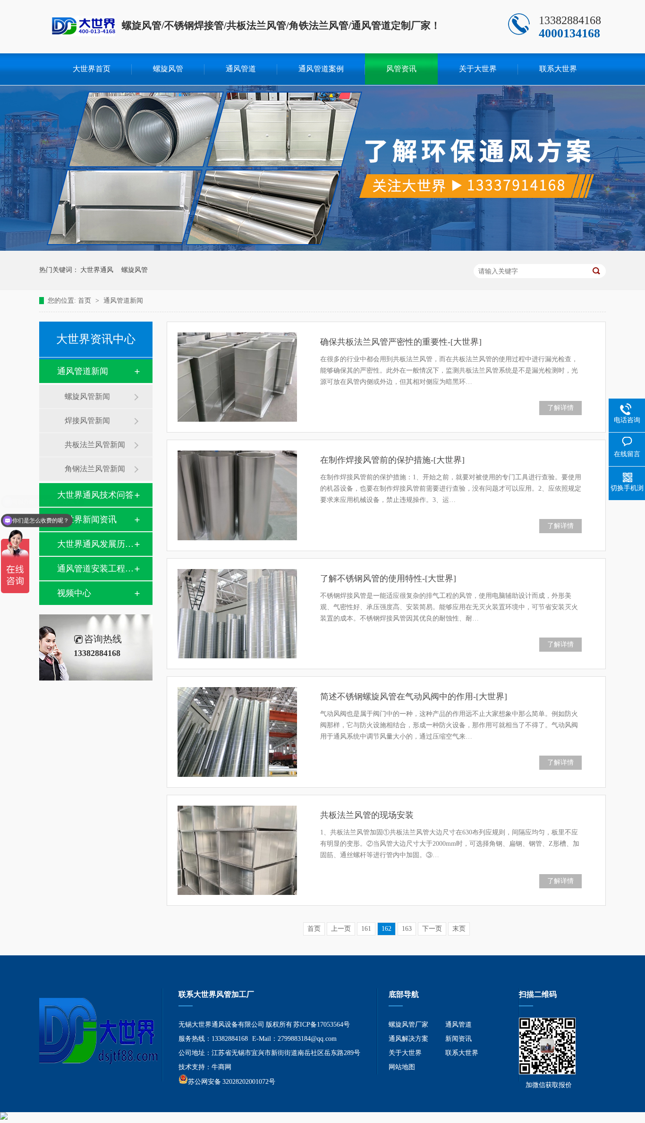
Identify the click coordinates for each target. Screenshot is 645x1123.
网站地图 (402, 1067)
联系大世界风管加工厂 (216, 994)
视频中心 (74, 593)
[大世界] (93, 1031)
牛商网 (221, 1067)
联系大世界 (558, 69)
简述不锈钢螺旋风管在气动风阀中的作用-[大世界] (413, 696)
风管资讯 (401, 69)
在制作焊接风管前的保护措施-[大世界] (392, 460)
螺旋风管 (168, 69)
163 (407, 928)
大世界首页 (91, 69)
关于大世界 (478, 69)
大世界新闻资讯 (87, 519)
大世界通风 (96, 269)
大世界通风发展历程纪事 (95, 544)
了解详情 (560, 407)
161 (366, 928)
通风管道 (241, 69)
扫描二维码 (538, 994)
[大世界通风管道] (83, 31)
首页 (85, 300)
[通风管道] (547, 1072)
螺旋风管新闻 (87, 396)
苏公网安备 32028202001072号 (231, 1081)
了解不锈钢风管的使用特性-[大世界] (388, 578)
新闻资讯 (458, 1038)
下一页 (432, 928)
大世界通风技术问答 (95, 495)
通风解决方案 (408, 1038)
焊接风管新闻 (87, 421)
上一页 (341, 928)
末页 (459, 928)
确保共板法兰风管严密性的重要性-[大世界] (401, 342)
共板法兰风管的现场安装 (367, 815)
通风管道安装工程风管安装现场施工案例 (95, 568)
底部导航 (404, 994)
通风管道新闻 (123, 300)
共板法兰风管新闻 (95, 445)
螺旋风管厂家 (408, 1024)
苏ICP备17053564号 (321, 1024)
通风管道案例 (321, 69)
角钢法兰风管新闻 (95, 469)
